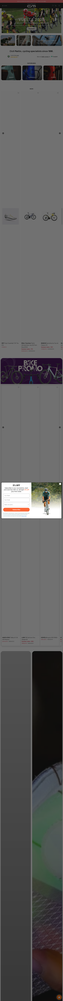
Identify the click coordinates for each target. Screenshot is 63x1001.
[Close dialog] (60, 484)
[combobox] (16, 504)
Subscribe (16, 509)
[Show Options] (28, 504)
